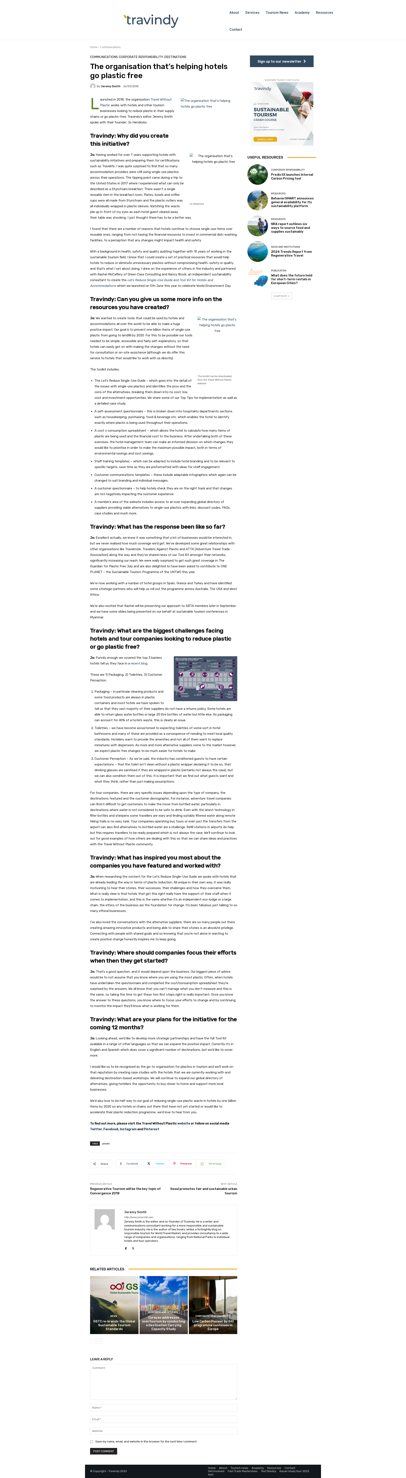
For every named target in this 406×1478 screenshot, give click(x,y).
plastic (106, 1143)
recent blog (139, 663)
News (113, 1316)
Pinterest (151, 1129)
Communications (110, 47)
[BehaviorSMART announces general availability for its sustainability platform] (257, 200)
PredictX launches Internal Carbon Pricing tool (292, 176)
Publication (278, 270)
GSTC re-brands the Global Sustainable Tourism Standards (114, 1325)
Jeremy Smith (111, 86)
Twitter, (96, 1129)
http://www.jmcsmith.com (138, 1217)
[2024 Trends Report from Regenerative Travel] (257, 251)
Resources (278, 193)
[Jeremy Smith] (93, 86)
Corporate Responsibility (141, 57)
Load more (280, 296)
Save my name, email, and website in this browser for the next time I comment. (146, 1441)
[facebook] (125, 1247)
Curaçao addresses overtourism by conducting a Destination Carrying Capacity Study (163, 1323)
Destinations (175, 57)
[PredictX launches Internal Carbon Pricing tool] (257, 174)
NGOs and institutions (285, 247)
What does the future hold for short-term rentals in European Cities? (291, 279)
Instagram (128, 1129)
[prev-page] (92, 1341)
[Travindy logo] (151, 21)
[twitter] (133, 1247)
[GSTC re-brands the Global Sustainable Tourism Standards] (114, 1305)
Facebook (110, 1129)
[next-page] (99, 1341)
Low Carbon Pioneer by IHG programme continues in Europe (213, 1325)
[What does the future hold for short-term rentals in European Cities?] (257, 277)
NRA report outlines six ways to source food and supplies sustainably (290, 227)
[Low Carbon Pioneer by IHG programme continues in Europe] (213, 1305)
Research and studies (163, 1312)
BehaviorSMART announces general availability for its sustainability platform (292, 202)
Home (93, 47)
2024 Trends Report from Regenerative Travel (291, 253)
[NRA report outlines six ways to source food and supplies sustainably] (257, 225)
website (183, 1123)
